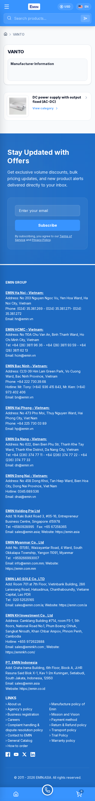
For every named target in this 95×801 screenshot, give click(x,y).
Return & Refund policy (68, 725)
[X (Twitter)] (24, 754)
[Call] (47, 794)
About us (14, 704)
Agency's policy (20, 709)
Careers (14, 720)
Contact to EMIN (20, 735)
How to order (18, 746)
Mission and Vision (65, 714)
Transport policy (63, 730)
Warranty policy (63, 740)
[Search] (85, 18)
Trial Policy (59, 735)
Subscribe (47, 225)
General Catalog (20, 740)
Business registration (23, 714)
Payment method (64, 720)
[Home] (5, 34)
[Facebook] (8, 754)
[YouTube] (16, 754)
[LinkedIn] (32, 754)
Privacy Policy (41, 240)
